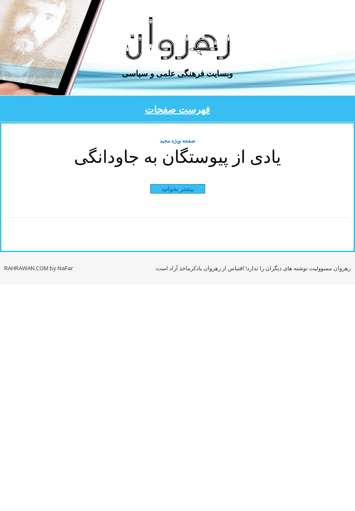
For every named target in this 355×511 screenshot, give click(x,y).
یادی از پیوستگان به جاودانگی (177, 155)
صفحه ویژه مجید (177, 140)
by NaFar (61, 268)
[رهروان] (177, 40)
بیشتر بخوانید (177, 188)
